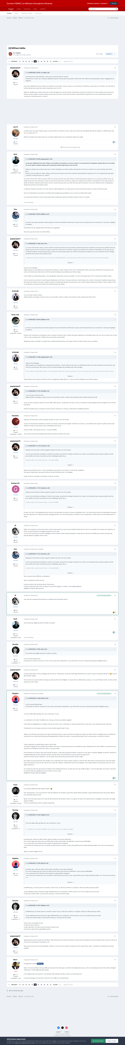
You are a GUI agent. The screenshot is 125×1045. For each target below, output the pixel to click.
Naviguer (11, 9)
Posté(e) (31, 68)
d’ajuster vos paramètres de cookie (24, 1043)
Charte (35, 9)
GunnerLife (15, 483)
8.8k (16, 540)
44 (41, 61)
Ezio (15, 209)
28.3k (16, 974)
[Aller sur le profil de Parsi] (15, 790)
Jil (15, 525)
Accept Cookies (98, 1041)
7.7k (16, 142)
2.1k (16, 498)
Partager (100, 54)
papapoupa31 (15, 68)
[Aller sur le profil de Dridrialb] (15, 297)
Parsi (15, 785)
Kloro (15, 960)
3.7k (16, 330)
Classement (38, 13)
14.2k (16, 708)
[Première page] (9, 61)
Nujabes (43, 214)
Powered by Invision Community (62, 1035)
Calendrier (43, 9)
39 (26, 61)
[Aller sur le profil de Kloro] (15, 965)
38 (23, 61)
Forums (9, 13)
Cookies (67, 1032)
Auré (15, 154)
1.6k (16, 306)
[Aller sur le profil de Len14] (15, 133)
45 (44, 61)
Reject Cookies (111, 1041)
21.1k (16, 82)
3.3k (16, 659)
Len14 (15, 127)
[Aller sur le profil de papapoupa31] (15, 73)
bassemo (15, 416)
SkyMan (18, 53)
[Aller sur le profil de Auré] (15, 160)
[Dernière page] (60, 61)
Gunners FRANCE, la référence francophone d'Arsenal (29, 3)
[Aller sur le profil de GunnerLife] (15, 489)
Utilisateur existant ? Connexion (97, 3)
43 (38, 61)
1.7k (16, 799)
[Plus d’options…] (115, 68)
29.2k (16, 224)
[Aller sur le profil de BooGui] (15, 650)
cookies (54, 1041)
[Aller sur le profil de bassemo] (15, 421)
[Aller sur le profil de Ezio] (15, 215)
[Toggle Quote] (26, 72)
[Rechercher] (116, 9)
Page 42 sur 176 (68, 61)
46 (47, 61)
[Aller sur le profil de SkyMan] (10, 54)
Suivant (55, 61)
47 (50, 61)
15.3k (16, 430)
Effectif (28, 55)
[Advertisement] (38, 33)
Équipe (16, 13)
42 (35, 61)
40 (29, 61)
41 (32, 61)
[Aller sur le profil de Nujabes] (15, 699)
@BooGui (40, 963)
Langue (58, 1032)
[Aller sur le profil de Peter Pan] (15, 320)
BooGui (15, 644)
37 (19, 61)
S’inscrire (114, 3)
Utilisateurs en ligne (26, 13)
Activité (19, 9)
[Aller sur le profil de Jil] (15, 531)
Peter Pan (15, 315)
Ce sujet (110, 9)
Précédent (14, 61)
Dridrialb (15, 291)
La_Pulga (43, 72)
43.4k (16, 169)
